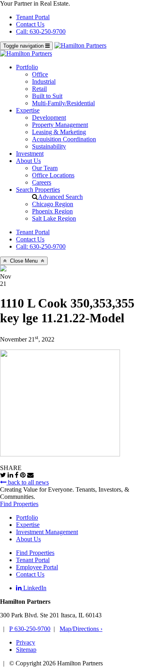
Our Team (45, 168)
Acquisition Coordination (64, 139)
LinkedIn (34, 588)
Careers (41, 182)
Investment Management (47, 531)
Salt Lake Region (54, 218)
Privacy (25, 642)
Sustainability (49, 146)
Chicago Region (52, 204)
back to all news (27, 482)
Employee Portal (37, 567)
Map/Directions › (81, 628)
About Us (28, 160)
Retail (39, 88)
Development (49, 117)
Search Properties (38, 189)
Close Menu (24, 261)
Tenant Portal (33, 17)
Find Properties (19, 503)
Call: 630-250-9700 (41, 31)
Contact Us (30, 24)
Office (40, 74)
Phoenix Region (52, 211)
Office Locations (53, 175)
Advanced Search (60, 196)
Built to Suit (47, 95)
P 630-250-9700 (29, 628)
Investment (30, 153)
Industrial (44, 81)
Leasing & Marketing (59, 132)
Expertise (28, 110)
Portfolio (27, 67)
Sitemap (26, 649)
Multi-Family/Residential (63, 103)
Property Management (60, 124)
